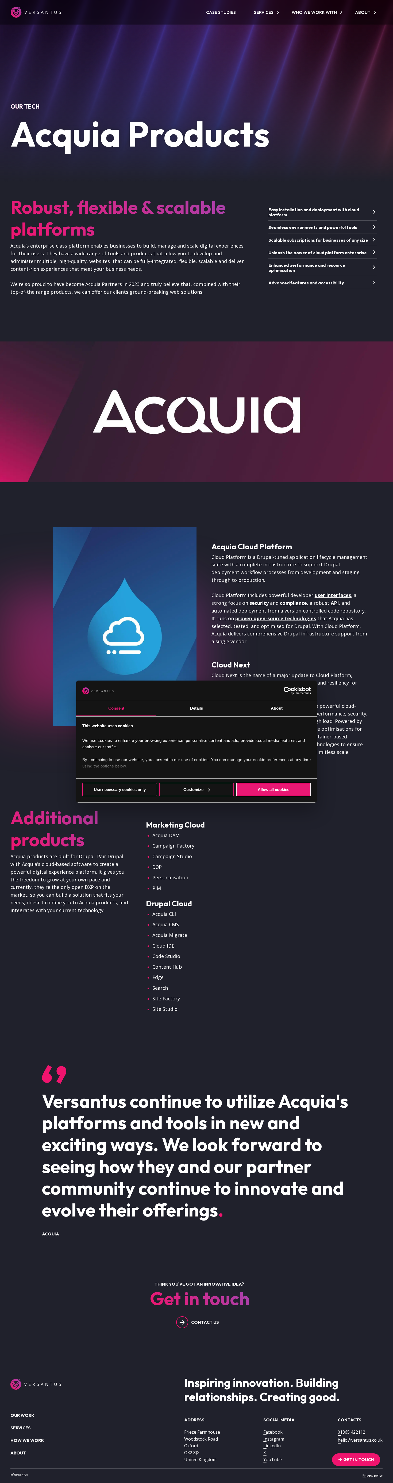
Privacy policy (373, 1475)
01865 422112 (351, 1432)
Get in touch (358, 1459)
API (335, 603)
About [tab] (277, 708)
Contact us (205, 1322)
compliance (293, 603)
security (259, 603)
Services (263, 12)
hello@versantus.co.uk (360, 1440)
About (363, 12)
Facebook (273, 1432)
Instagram (273, 1439)
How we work (27, 1440)
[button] (323, 212)
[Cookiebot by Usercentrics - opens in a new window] (287, 691)
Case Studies (221, 12)
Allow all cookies (273, 789)
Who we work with (314, 12)
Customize (193, 789)
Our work (22, 1415)
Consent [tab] (116, 708)
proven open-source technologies (275, 618)
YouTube (272, 1459)
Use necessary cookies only (120, 789)
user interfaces (333, 595)
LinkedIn (272, 1446)
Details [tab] (196, 708)
